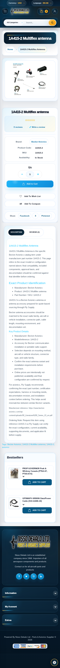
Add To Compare (32, 204)
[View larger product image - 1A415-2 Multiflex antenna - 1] (30, 79)
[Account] (55, 11)
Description (16, 232)
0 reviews (18, 127)
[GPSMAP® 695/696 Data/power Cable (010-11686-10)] (14, 503)
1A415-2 (50, 444)
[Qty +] (38, 174)
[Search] (52, 23)
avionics (5, 447)
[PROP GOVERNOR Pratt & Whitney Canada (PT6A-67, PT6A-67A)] (14, 473)
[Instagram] (34, 576)
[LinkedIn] (41, 576)
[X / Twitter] (26, 576)
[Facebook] (19, 576)
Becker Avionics (39, 142)
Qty (30, 167)
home (10, 49)
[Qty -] (22, 174)
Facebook (24, 216)
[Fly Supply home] (30, 542)
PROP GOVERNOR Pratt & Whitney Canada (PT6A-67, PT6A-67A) (34, 471)
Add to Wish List (32, 196)
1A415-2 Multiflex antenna (32, 49)
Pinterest (45, 216)
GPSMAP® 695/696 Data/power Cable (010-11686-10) (36, 499)
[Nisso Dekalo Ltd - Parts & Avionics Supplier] (19, 11)
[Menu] (5, 11)
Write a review (38, 127)
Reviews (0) (34, 232)
